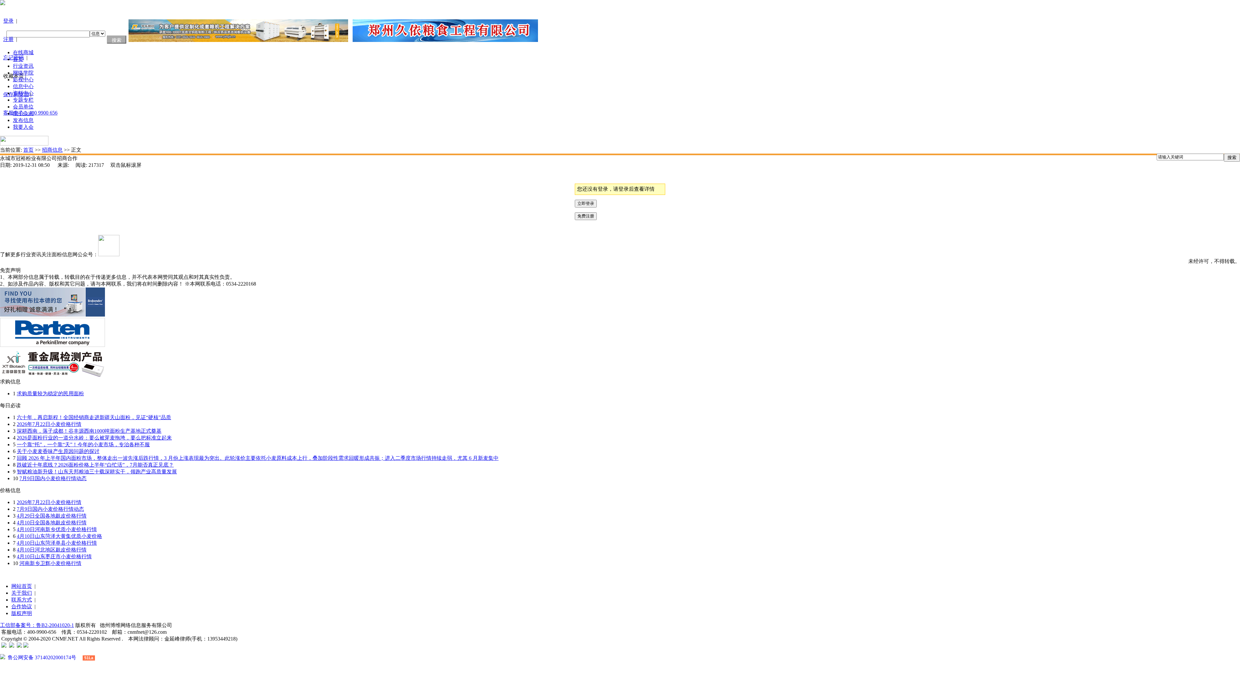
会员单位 (23, 106)
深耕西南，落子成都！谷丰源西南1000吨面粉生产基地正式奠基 (89, 431)
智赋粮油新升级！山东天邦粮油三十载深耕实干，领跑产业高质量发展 (97, 471)
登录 (8, 21)
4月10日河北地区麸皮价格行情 (52, 549)
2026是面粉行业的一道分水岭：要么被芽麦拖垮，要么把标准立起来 (94, 437)
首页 (18, 59)
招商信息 (52, 150)
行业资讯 (23, 66)
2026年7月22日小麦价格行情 (49, 424)
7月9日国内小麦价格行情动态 (53, 478)
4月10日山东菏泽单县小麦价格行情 (57, 543)
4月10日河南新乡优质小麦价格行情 (57, 529)
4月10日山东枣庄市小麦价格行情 (54, 556)
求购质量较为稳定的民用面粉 (50, 393)
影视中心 (23, 79)
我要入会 (23, 127)
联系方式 (21, 599)
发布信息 (23, 120)
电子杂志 (23, 113)
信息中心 (23, 86)
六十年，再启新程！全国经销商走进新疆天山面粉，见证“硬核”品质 (94, 417)
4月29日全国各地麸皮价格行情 (52, 516)
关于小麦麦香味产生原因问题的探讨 (58, 451)
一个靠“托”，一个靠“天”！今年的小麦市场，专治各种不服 (83, 444)
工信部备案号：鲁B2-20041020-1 (37, 625)
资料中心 (23, 93)
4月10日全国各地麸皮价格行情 (52, 522)
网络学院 (23, 73)
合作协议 (21, 606)
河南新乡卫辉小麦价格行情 (50, 563)
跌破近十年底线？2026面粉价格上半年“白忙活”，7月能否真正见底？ (95, 465)
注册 (8, 39)
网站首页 (21, 586)
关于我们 (21, 593)
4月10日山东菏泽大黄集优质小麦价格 (59, 536)
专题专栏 (23, 100)
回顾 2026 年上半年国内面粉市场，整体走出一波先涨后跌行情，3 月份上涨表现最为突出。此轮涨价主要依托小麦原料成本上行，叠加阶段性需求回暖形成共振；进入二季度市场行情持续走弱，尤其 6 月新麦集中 (258, 458)
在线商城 (23, 52)
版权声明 (21, 613)
